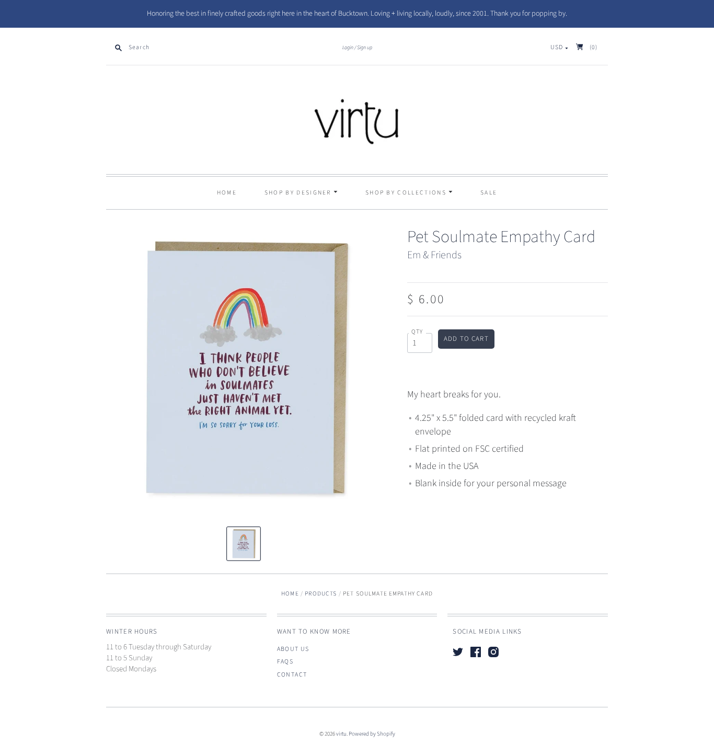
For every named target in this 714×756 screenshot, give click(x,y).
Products (321, 593)
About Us (293, 649)
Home (227, 192)
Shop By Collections (406, 192)
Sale (488, 192)
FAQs (285, 661)
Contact (292, 674)
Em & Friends (434, 255)
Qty (417, 332)
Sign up (364, 47)
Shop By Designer (298, 192)
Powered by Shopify (372, 734)
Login (347, 47)
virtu (341, 734)
